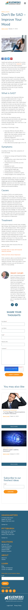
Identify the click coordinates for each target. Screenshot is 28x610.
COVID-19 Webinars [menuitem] (6, 569)
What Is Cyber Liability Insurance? (11, 450)
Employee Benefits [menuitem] (6, 546)
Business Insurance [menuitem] (6, 551)
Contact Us (4, 524)
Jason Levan (4, 29)
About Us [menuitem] (4, 558)
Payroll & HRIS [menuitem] (5, 549)
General (7, 11)
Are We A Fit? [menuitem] (5, 544)
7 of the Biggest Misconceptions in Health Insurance (14, 413)
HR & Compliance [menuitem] (6, 548)
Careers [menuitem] (3, 559)
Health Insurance (6, 410)
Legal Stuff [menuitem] (10, 605)
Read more (14, 426)
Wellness (3, 11)
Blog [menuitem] (2, 566)
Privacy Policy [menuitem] (17, 605)
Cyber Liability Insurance (8, 447)
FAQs (15, 410)
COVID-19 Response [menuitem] (7, 568)
